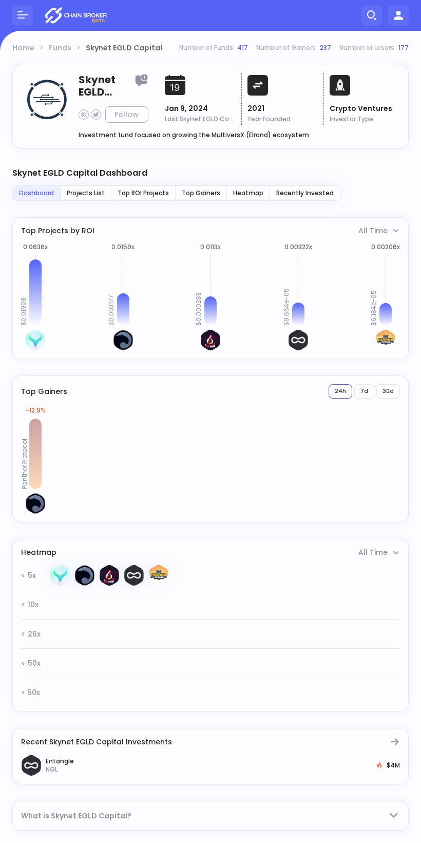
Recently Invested (305, 193)
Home (23, 47)
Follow (126, 114)
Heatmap (248, 193)
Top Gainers (201, 193)
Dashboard (36, 193)
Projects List (86, 193)
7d (364, 391)
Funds (60, 47)
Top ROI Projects (143, 193)
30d (388, 391)
